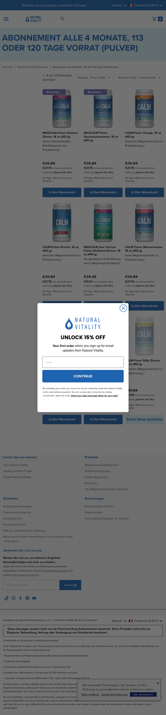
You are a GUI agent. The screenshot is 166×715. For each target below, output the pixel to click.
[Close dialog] (123, 308)
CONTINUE (83, 376)
